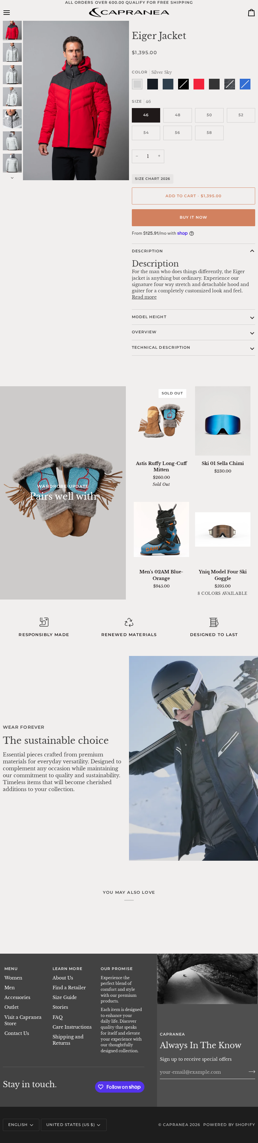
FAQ (58, 1017)
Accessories (17, 997)
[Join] (250, 1071)
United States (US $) (70, 1125)
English (18, 1125)
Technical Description (161, 347)
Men (9, 988)
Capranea (175, 1125)
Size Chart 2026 (152, 178)
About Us (63, 978)
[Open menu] (12, 13)
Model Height (149, 317)
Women (13, 978)
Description (147, 251)
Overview (144, 332)
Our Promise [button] (117, 969)
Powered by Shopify (229, 1125)
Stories (60, 1007)
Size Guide (65, 997)
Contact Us (16, 1033)
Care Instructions (72, 1027)
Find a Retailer (69, 988)
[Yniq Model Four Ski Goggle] (222, 529)
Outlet (11, 1007)
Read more (144, 297)
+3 (248, 594)
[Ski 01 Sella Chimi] (222, 421)
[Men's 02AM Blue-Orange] (161, 529)
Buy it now (193, 217)
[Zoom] (34, 168)
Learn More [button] (67, 969)
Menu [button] (11, 969)
